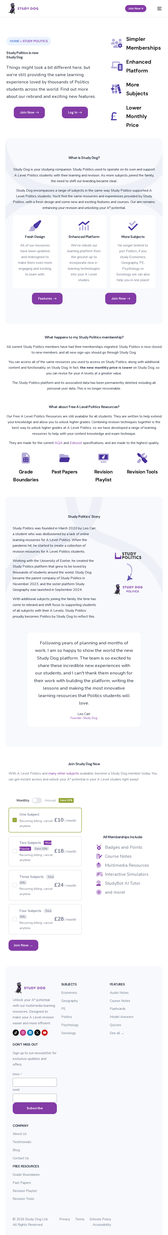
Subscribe (35, 1108)
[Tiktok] (16, 1033)
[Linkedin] (30, 1033)
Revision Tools (142, 472)
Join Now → (23, 945)
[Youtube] (45, 1033)
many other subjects (63, 773)
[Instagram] (23, 1033)
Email (17, 1074)
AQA (59, 442)
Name (16, 1090)
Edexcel (76, 442)
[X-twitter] (37, 1033)
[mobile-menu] (157, 8)
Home (14, 41)
